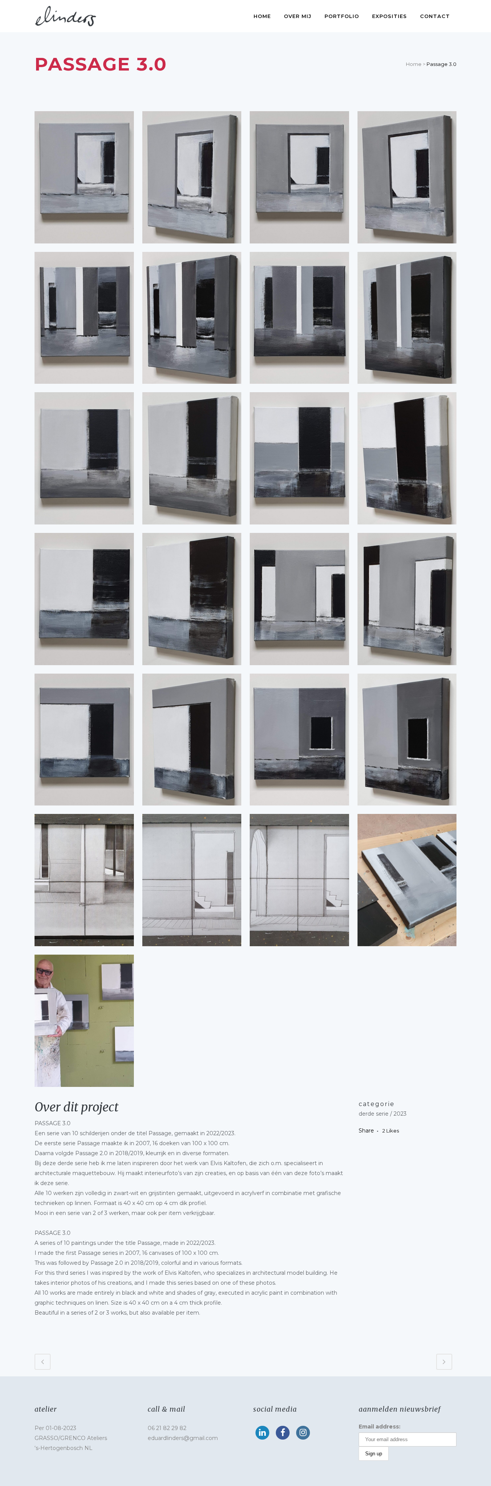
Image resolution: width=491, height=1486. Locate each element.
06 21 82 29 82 (167, 1428)
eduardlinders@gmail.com (183, 1438)
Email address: (379, 1426)
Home (414, 64)
